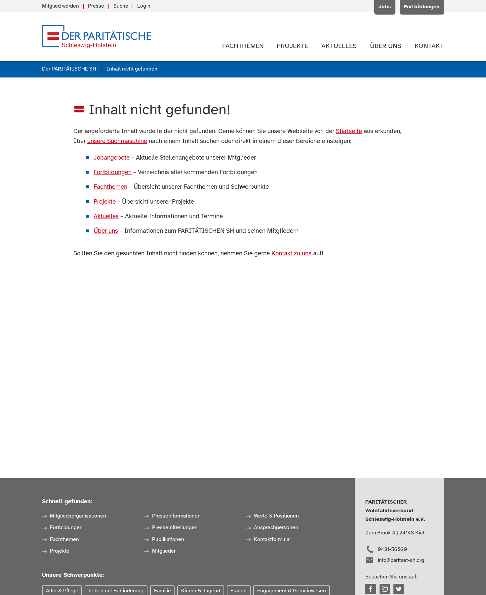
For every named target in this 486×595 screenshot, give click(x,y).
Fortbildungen (113, 172)
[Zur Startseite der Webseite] (96, 36)
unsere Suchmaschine (117, 141)
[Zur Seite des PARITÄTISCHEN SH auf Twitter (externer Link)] (398, 589)
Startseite (349, 131)
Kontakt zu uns (291, 253)
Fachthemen (110, 187)
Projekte (105, 202)
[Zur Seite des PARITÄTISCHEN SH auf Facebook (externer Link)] (370, 589)
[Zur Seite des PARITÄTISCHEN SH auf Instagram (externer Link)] (385, 589)
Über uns (106, 231)
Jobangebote (112, 158)
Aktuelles (106, 216)
